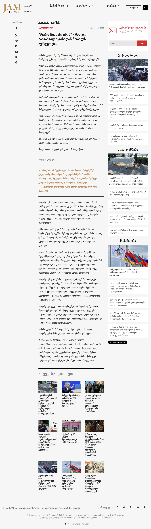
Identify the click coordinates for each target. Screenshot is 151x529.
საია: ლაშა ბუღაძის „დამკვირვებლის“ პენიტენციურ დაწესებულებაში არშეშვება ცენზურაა (47, 442)
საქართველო (46, 28)
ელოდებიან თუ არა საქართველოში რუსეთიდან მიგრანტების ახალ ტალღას (47, 482)
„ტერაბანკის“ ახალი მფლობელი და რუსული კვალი (69, 438)
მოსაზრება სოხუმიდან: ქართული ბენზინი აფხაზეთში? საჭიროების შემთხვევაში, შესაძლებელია (125, 316)
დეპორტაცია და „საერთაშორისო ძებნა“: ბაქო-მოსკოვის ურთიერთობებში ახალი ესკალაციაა (128, 302)
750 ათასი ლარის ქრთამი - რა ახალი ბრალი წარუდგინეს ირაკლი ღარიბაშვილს (127, 97)
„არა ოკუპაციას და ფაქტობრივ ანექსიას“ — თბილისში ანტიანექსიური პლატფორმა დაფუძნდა (93, 403)
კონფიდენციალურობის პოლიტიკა (61, 508)
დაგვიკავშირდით (29, 508)
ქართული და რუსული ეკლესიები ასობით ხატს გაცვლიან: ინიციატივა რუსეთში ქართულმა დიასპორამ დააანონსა (94, 444)
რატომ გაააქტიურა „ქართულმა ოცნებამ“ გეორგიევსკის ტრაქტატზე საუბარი (126, 138)
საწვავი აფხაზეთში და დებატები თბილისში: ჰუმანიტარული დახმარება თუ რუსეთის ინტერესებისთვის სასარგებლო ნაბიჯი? (126, 331)
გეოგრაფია (82, 5)
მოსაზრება (56, 5)
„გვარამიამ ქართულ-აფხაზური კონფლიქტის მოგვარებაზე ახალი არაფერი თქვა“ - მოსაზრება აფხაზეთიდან (125, 287)
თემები (112, 5)
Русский (43, 22)
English (55, 22)
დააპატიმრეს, (62, 59)
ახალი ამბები (28, 8)
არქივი (91, 28)
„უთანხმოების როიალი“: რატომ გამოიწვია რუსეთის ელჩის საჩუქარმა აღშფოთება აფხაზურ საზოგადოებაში (47, 404)
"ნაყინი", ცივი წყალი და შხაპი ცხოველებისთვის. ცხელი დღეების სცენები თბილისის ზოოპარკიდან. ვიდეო (125, 113)
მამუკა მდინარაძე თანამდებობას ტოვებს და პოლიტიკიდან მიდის (71, 400)
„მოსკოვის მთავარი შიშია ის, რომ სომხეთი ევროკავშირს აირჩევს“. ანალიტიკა (71, 482)
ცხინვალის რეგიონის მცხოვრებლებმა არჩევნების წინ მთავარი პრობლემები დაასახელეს (93, 483)
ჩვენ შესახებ (10, 508)
